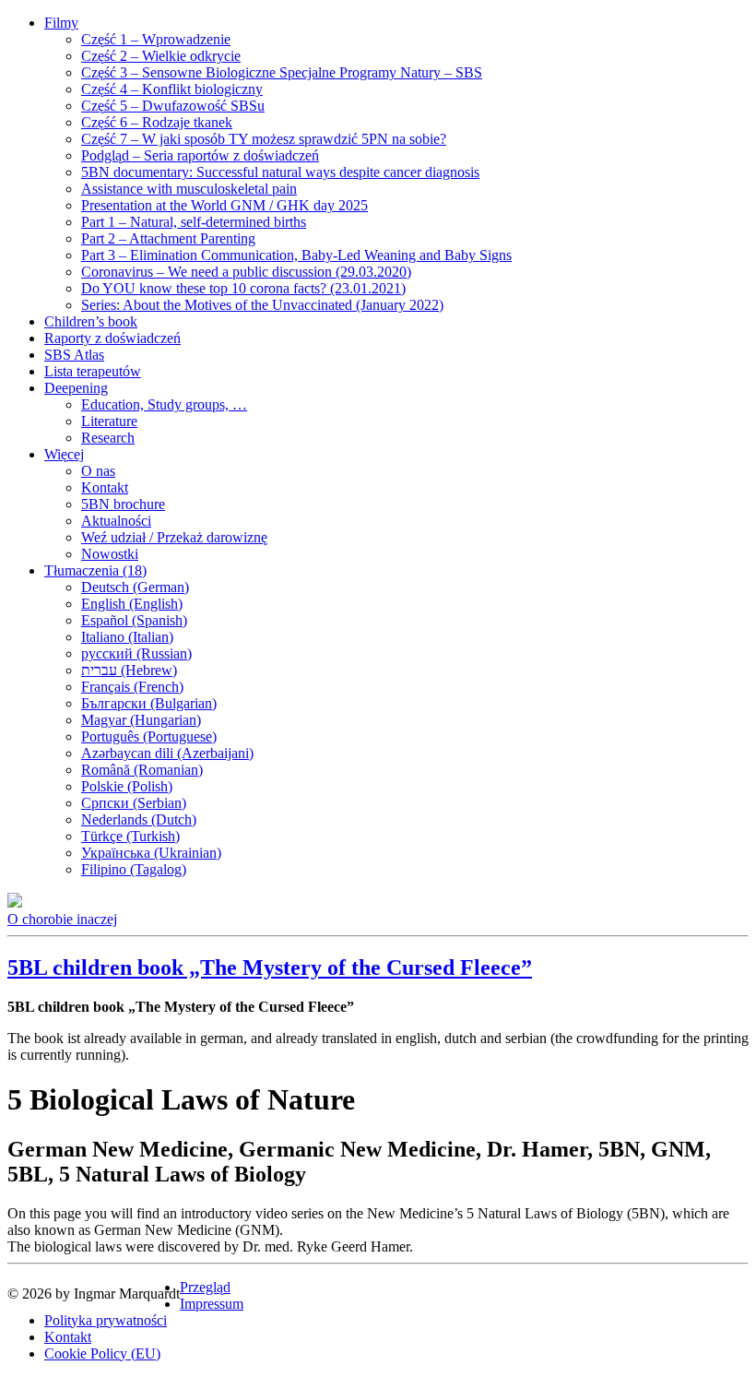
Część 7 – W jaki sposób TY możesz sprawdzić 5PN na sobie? (263, 139)
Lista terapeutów (92, 371)
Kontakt (104, 487)
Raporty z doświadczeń (112, 338)
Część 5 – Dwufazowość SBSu (173, 105)
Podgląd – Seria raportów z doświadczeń (200, 155)
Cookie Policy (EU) (102, 1353)
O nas (98, 471)
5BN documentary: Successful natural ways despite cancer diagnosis (280, 172)
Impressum (211, 1304)
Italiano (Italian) (127, 637)
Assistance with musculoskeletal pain (189, 188)
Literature (109, 421)
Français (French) (132, 686)
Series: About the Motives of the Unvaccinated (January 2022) (262, 305)
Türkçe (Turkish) (130, 836)
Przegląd (205, 1287)
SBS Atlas (74, 354)
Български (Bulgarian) (149, 703)
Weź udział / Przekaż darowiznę (174, 537)
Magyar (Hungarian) (141, 720)
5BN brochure (123, 504)
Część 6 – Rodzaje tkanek (156, 122)
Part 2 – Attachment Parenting (168, 238)
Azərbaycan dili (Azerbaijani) (167, 753)
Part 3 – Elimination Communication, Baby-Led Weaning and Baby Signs (296, 255)
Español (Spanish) (134, 620)
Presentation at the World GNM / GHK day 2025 (224, 205)
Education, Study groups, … (164, 404)
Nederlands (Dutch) (138, 819)
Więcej (64, 454)
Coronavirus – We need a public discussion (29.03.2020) (246, 271)
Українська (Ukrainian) (151, 853)
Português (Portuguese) (149, 736)
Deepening (76, 388)
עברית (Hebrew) (129, 670)
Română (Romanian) (142, 770)
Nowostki (109, 554)
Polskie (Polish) (126, 786)
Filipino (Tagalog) (133, 869)
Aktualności (116, 520)
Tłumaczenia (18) (95, 570)
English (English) (132, 603)
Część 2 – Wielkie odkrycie (161, 56)
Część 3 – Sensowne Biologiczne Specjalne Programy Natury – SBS (281, 72)
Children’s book (90, 321)
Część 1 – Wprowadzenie (155, 39)
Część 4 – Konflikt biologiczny (172, 89)
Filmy (61, 22)
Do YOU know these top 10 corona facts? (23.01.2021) (243, 288)
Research (108, 437)
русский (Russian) (136, 653)
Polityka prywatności (105, 1320)
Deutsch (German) (135, 587)
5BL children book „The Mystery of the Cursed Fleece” (269, 967)
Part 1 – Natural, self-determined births (193, 222)
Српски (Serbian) (133, 803)
